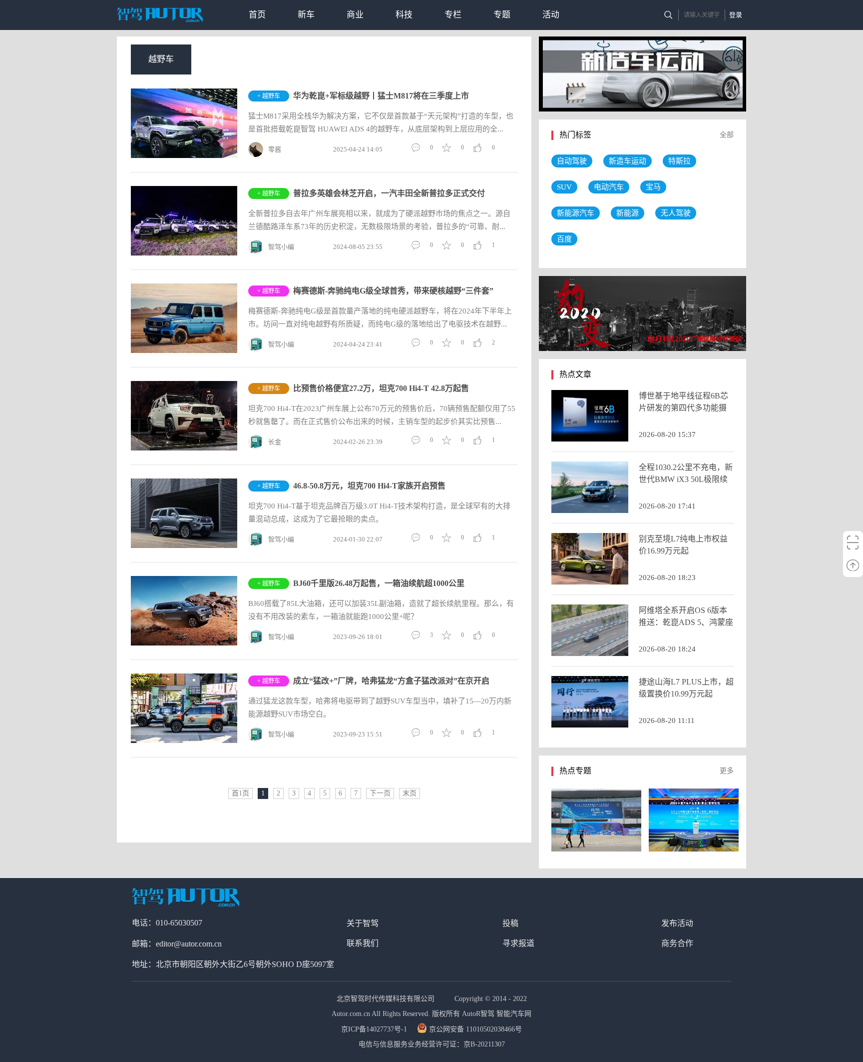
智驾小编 (281, 246)
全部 (727, 134)
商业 (355, 15)
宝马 (653, 187)
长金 (274, 442)
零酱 (274, 149)
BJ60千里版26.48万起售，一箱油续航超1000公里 (378, 583)
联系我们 (363, 943)
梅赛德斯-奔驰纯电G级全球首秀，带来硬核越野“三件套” (393, 290)
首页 (257, 15)
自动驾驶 (572, 161)
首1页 (240, 793)
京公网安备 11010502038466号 (475, 1029)
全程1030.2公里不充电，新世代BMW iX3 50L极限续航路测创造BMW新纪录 (686, 479)
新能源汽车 (575, 213)
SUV (564, 187)
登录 (735, 14)
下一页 (380, 793)
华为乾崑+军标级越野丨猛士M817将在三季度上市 (381, 96)
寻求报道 (518, 943)
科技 (404, 15)
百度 (564, 239)
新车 (306, 15)
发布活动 (677, 923)
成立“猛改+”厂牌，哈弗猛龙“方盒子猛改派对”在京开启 (391, 680)
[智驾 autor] (160, 15)
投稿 (510, 923)
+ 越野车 (268, 96)
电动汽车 (609, 187)
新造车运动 (627, 161)
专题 (501, 15)
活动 (550, 15)
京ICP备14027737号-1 (375, 1029)
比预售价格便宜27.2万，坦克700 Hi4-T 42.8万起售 (381, 388)
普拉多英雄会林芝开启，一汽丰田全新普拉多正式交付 (389, 193)
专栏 (452, 15)
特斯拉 (679, 161)
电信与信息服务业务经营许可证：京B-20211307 (432, 1044)
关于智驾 (363, 923)
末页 (410, 793)
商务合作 (677, 943)
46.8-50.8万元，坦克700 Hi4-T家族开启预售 (369, 486)
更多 (727, 770)
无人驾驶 (676, 213)
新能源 (627, 213)
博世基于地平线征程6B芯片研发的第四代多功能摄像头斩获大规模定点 (683, 408)
